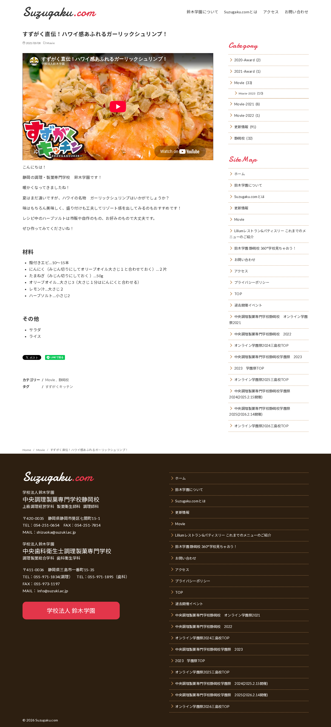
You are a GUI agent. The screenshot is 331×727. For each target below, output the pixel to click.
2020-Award (244, 60)
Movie (51, 43)
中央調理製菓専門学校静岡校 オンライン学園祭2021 (268, 319)
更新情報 (241, 127)
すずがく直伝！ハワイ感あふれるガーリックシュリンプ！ (89, 450)
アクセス (271, 11)
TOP (238, 294)
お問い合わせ (296, 11)
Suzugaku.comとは (240, 11)
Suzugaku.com (46, 720)
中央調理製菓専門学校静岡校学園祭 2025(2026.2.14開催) (261, 411)
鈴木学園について (202, 11)
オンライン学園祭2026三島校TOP (261, 426)
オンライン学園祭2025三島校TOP (261, 380)
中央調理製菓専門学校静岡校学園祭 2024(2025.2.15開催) (261, 394)
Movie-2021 (244, 104)
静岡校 (64, 380)
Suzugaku (59, 12)
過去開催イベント (248, 305)
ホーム (239, 174)
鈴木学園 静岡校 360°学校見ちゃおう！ (265, 248)
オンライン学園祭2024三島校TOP (261, 345)
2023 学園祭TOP (249, 368)
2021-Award (244, 71)
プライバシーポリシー (251, 282)
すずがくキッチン (59, 387)
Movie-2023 (247, 93)
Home (27, 450)
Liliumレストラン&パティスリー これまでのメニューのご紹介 (267, 234)
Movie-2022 (244, 115)
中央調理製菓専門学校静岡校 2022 (262, 334)
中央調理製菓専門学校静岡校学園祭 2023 (268, 357)
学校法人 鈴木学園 (71, 610)
